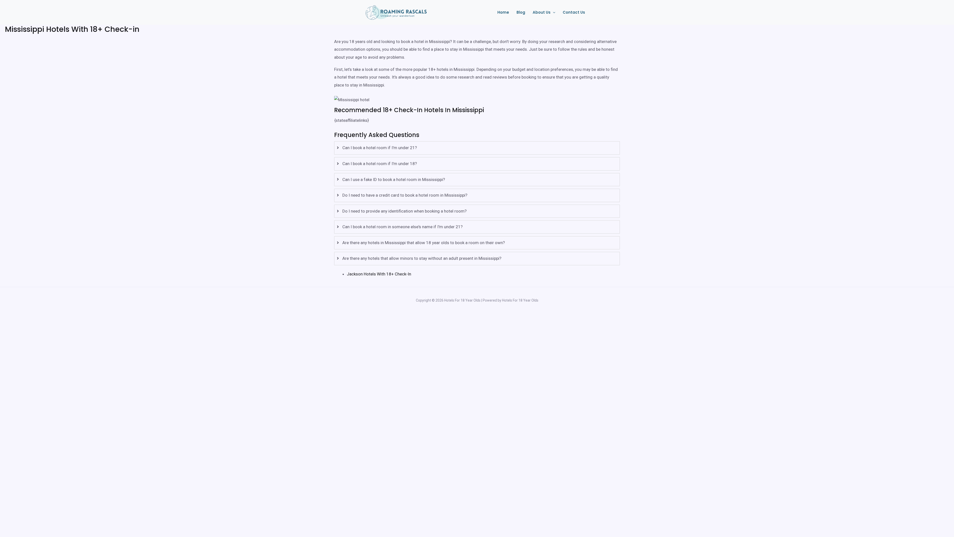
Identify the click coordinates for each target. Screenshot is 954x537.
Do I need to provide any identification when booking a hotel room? (404, 211)
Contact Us (574, 12)
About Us (542, 12)
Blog (521, 12)
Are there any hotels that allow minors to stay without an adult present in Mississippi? (421, 258)
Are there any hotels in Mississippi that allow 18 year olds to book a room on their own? (423, 242)
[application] (553, 12)
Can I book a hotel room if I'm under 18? (379, 163)
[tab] (477, 147)
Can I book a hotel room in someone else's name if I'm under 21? (402, 226)
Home (503, 12)
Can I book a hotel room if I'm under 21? (379, 147)
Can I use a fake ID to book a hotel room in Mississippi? (393, 179)
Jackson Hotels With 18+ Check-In (379, 273)
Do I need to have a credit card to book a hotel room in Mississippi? (404, 195)
